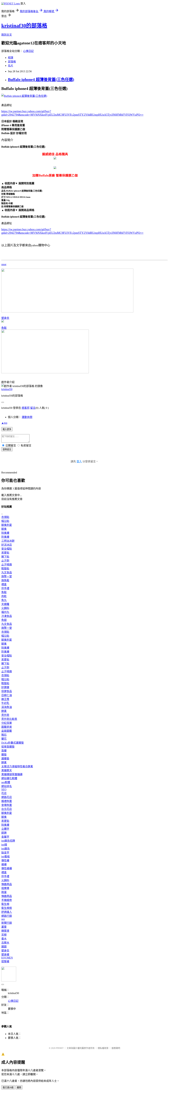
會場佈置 (6, 805)
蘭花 (4, 738)
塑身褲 (5, 954)
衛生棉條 (6, 908)
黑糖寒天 (6, 770)
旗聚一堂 (6, 576)
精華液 (5, 930)
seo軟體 (5, 782)
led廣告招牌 (8, 840)
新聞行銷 (6, 922)
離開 (19, 1087)
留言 (32, 407)
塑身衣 (5, 318)
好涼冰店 (6, 544)
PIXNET (60, 1048)
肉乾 (4, 596)
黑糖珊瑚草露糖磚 (11, 774)
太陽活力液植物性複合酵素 (17, 766)
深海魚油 (6, 707)
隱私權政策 (103, 1048)
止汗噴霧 (6, 564)
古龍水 (5, 942)
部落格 (12, 61)
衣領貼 (5, 517)
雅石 (4, 734)
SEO (3, 789)
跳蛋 (4, 892)
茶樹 (4, 934)
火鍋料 (5, 608)
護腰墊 (5, 758)
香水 (4, 938)
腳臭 (4, 529)
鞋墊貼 (5, 568)
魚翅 (4, 620)
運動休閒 (27, 417)
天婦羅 (5, 604)
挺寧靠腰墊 (8, 746)
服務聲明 (116, 1048)
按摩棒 (5, 888)
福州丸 (5, 612)
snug (3, 264)
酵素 (4, 711)
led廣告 (5, 848)
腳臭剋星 (6, 525)
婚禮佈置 (6, 801)
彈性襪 (5, 860)
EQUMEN (7, 957)
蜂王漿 (5, 699)
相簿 (10, 57)
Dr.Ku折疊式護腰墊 (12, 742)
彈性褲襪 (6, 868)
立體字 (5, 828)
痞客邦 (26, 407)
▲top (4, 422)
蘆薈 (4, 926)
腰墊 (4, 754)
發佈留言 (7, 449)
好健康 (5, 687)
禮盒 (4, 584)
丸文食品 (6, 572)
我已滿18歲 (8, 1087)
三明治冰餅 (8, 540)
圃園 (4, 946)
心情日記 (28, 51)
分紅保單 (6, 723)
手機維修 (6, 900)
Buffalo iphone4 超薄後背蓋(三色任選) (41, 79)
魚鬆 (4, 327)
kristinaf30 (6, 389)
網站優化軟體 (9, 778)
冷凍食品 (6, 616)
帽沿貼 (5, 521)
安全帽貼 (6, 548)
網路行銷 (6, 916)
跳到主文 (6, 34)
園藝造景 (6, 726)
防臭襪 (5, 536)
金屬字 (5, 836)
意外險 (5, 715)
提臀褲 (5, 961)
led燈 (4, 844)
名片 (10, 65)
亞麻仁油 (6, 695)
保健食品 (6, 691)
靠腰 (4, 750)
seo (3, 919)
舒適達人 (6, 912)
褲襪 (4, 864)
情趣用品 (6, 884)
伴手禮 (5, 588)
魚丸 (4, 600)
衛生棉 (5, 904)
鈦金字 (5, 852)
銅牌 (4, 832)
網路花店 (6, 797)
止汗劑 (5, 560)
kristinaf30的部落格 (24, 26)
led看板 (5, 856)
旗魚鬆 (5, 580)
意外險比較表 (9, 719)
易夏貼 (5, 552)
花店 (4, 793)
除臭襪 (5, 532)
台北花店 (6, 809)
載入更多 (7, 429)
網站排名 (6, 786)
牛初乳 (5, 703)
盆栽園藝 (6, 730)
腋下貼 (5, 556)
